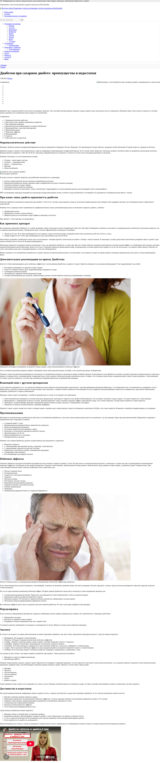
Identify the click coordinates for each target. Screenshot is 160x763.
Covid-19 (7, 57)
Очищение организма (12, 24)
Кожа (11, 39)
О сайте (7, 14)
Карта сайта (8, 12)
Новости (7, 55)
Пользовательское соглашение (15, 16)
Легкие (11, 35)
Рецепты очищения (11, 51)
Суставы (12, 41)
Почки (11, 37)
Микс (6, 59)
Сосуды (11, 28)
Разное (9, 78)
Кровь (11, 34)
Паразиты (12, 32)
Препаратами (14, 45)
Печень (11, 26)
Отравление (8, 43)
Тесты (6, 53)
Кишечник (13, 30)
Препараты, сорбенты (12, 47)
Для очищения (14, 49)
